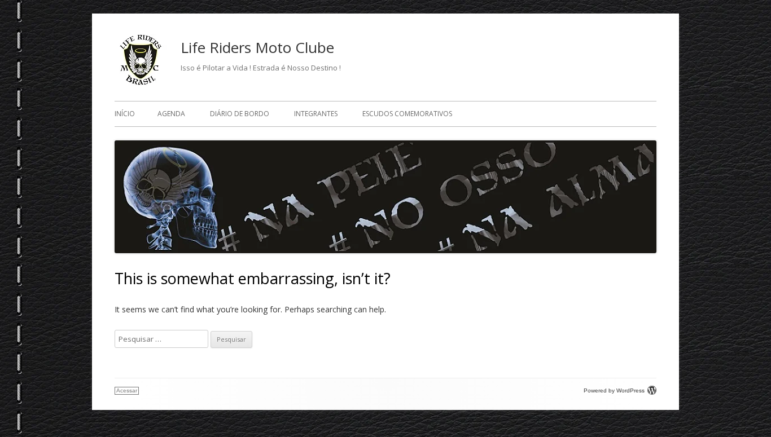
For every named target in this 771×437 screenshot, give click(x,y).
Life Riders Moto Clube (257, 47)
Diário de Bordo (239, 113)
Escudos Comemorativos (407, 113)
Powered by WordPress (614, 390)
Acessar (126, 390)
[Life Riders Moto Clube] (141, 83)
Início (125, 113)
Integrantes (316, 113)
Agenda (171, 113)
